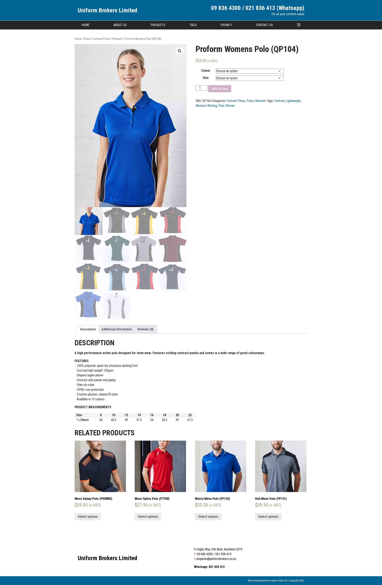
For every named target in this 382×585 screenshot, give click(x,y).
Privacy (226, 25)
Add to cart (219, 88)
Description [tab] (88, 329)
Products (158, 25)
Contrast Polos (101, 39)
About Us (120, 25)
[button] (179, 51)
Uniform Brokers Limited (107, 10)
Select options (88, 516)
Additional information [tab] (116, 329)
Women (230, 106)
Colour (205, 70)
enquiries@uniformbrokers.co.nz (216, 559)
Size (206, 78)
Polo (221, 106)
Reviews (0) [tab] (145, 329)
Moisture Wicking (206, 106)
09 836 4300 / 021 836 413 (214, 554)
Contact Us (264, 25)
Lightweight (293, 101)
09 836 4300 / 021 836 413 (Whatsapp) (257, 7)
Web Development (257, 580)
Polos (87, 39)
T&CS (193, 25)
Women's (117, 39)
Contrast (279, 101)
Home (85, 25)
